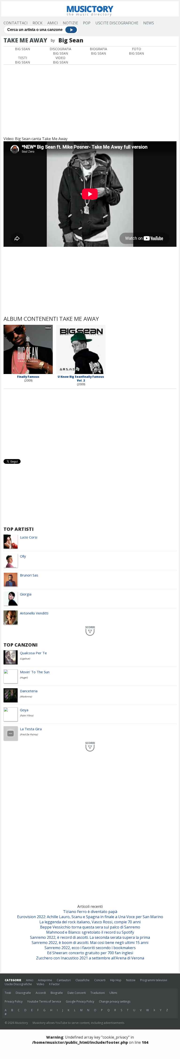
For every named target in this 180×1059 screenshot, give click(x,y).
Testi (8, 993)
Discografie (23, 993)
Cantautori (64, 980)
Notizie (70, 23)
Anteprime (45, 980)
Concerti (99, 980)
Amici (52, 23)
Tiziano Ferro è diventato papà (90, 911)
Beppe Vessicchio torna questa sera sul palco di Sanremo (90, 927)
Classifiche (82, 980)
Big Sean (22, 49)
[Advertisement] (90, 100)
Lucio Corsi (28, 537)
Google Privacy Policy (80, 1001)
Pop (86, 23)
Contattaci (16, 23)
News (148, 23)
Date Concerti (77, 993)
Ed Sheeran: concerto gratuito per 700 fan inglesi (90, 952)
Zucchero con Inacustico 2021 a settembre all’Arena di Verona (90, 958)
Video (40, 984)
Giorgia (25, 594)
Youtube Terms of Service (44, 1001)
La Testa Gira (31, 728)
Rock (37, 23)
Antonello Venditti (34, 613)
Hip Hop (115, 980)
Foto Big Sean (136, 51)
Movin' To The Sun (34, 672)
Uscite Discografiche (116, 23)
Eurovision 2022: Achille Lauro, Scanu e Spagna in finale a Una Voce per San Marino (90, 916)
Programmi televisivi (153, 980)
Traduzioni (97, 993)
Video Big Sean (60, 60)
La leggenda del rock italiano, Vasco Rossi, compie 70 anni (90, 921)
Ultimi (113, 993)
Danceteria (29, 691)
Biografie (57, 993)
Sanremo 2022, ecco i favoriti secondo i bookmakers (90, 947)
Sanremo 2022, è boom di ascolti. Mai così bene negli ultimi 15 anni (90, 942)
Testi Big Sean (22, 60)
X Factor (54, 984)
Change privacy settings (114, 1001)
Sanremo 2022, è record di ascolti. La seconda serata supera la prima (90, 937)
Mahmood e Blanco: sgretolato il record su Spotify (90, 932)
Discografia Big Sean (60, 51)
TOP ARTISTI (19, 529)
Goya (24, 709)
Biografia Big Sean (98, 51)
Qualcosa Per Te (33, 653)
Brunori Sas (29, 575)
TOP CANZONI (21, 645)
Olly (23, 556)
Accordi (41, 993)
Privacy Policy (13, 1001)
